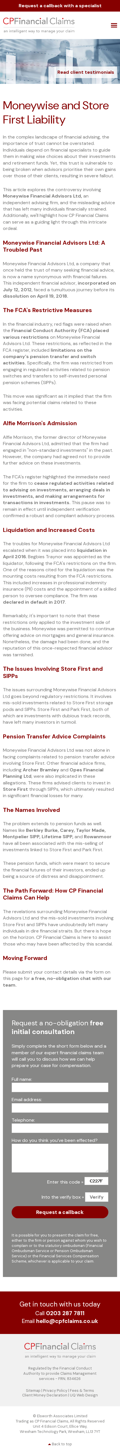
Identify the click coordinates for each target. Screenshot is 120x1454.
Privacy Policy (55, 1390)
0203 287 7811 (65, 1313)
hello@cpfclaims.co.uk (67, 1321)
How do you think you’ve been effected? (55, 1140)
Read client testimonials (85, 72)
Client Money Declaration (44, 1395)
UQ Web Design (84, 1395)
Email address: (27, 1100)
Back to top (62, 1444)
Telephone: (23, 1120)
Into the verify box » (63, 1197)
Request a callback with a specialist (60, 6)
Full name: (22, 1079)
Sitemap (33, 1390)
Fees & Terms (82, 1390)
